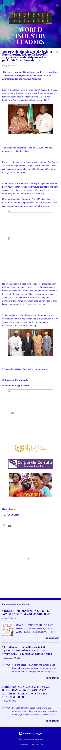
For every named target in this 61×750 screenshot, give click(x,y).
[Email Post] (9, 526)
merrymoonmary (37, 739)
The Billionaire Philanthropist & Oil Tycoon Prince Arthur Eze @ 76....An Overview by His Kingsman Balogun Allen (27, 650)
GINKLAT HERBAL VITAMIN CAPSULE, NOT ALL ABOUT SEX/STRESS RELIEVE (26, 612)
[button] (57, 52)
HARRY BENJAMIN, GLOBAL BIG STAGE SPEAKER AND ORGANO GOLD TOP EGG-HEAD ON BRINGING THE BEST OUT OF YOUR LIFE (26, 692)
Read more (52, 638)
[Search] (57, 5)
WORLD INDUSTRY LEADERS (30, 35)
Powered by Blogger (32, 733)
